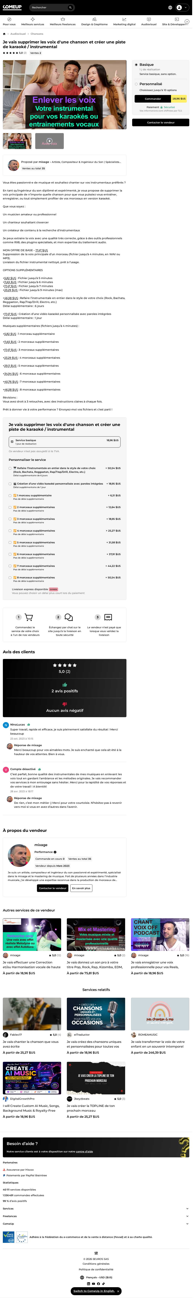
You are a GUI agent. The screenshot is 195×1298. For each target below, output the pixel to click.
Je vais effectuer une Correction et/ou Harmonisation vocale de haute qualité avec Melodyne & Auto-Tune (32, 967)
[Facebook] (98, 1283)
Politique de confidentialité (96, 1269)
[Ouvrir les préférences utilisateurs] (185, 7)
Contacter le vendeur (160, 122)
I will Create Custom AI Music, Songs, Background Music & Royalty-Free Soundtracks (31, 1110)
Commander (153, 98)
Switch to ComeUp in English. (94, 1291)
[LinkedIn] (88, 1283)
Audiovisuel (18, 33)
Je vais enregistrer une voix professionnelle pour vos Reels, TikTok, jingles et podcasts (155, 967)
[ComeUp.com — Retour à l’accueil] (12, 7)
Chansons (37, 33)
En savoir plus (81, 888)
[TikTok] (103, 1283)
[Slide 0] (17, 141)
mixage (44, 162)
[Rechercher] (70, 7)
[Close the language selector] (118, 1291)
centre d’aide (84, 1151)
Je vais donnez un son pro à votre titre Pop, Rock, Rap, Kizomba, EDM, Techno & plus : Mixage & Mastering (95, 967)
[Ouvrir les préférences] (170, 7)
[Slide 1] (49, 141)
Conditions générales (96, 1263)
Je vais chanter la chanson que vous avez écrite (30, 1044)
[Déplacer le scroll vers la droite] (187, 21)
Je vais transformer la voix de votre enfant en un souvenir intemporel (158, 1044)
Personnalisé (151, 84)
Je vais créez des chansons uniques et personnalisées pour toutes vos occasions (94, 1046)
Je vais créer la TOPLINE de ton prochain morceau (91, 1108)
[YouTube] (93, 1283)
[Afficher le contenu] (187, 1209)
